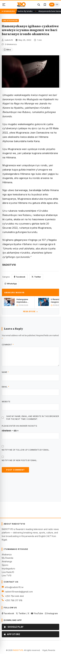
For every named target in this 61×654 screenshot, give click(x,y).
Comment (8, 345)
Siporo (5, 565)
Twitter (37, 277)
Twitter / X (23, 613)
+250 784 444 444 (14, 596)
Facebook (20, 277)
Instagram (52, 613)
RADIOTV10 (18, 650)
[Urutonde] (4, 4)
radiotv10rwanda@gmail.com (19, 591)
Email (5, 387)
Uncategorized (10, 20)
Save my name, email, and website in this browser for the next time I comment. (32, 417)
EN (57, 4)
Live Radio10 (8, 572)
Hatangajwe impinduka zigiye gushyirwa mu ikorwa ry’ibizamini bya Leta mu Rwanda (24, 300)
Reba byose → (30, 311)
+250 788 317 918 (13, 600)
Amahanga (7, 561)
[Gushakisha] (39, 5)
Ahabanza (7, 554)
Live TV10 (6, 575)
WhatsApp (12, 283)
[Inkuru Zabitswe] (45, 5)
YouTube (38, 613)
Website (6, 401)
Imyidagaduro (8, 568)
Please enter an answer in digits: (19, 426)
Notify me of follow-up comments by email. (26, 450)
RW (51, 4)
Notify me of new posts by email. (19, 460)
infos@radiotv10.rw (14, 587)
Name (5, 372)
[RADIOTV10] (21, 4)
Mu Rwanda (7, 558)
